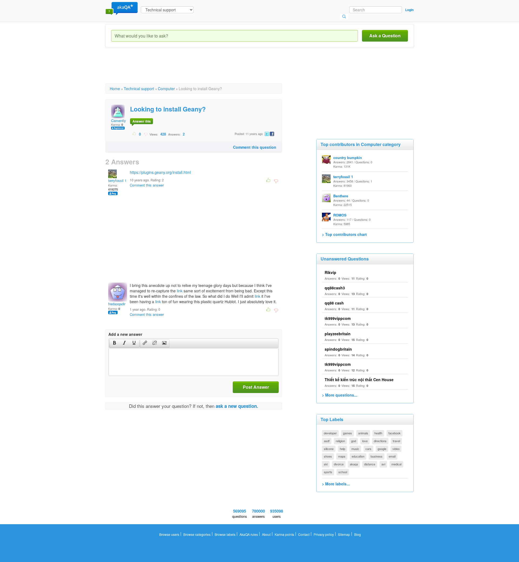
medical (396, 464)
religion (340, 441)
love (365, 441)
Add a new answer (125, 334)
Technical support (139, 88)
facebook (394, 433)
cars (368, 448)
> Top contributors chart (344, 234)
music (355, 448)
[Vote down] (145, 134)
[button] (114, 343)
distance (369, 464)
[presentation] (114, 343)
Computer (166, 88)
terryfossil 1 (117, 180)
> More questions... (339, 395)
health (378, 433)
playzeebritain (338, 333)
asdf (327, 441)
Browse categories (197, 534)
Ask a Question (385, 35)
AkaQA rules (248, 534)
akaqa (354, 464)
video (396, 448)
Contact (304, 534)
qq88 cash (334, 303)
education (358, 456)
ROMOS (340, 215)
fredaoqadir (116, 303)
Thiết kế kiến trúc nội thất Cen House (359, 379)
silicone (329, 448)
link (179, 290)
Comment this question (254, 147)
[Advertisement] (203, 70)
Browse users (169, 534)
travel (396, 441)
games (347, 433)
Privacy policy (324, 534)
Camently (118, 120)
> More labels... (336, 483)
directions (380, 441)
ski (326, 464)
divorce (339, 464)
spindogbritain (338, 349)
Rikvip (330, 272)
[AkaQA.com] (121, 8)
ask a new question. (237, 406)
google (382, 448)
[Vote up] (134, 134)
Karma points (284, 534)
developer (330, 433)
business (376, 456)
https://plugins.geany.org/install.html (160, 172)
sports (328, 472)
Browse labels (225, 534)
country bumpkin (347, 157)
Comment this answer (147, 185)
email (392, 456)
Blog (357, 534)
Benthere (340, 195)
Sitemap (344, 534)
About (266, 534)
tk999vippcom (338, 318)
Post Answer (256, 387)
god (353, 441)
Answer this (141, 121)
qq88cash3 (335, 287)
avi (383, 464)
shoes (328, 456)
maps (341, 456)
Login (409, 9)
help (342, 448)
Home (115, 88)
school (342, 472)
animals (363, 433)
